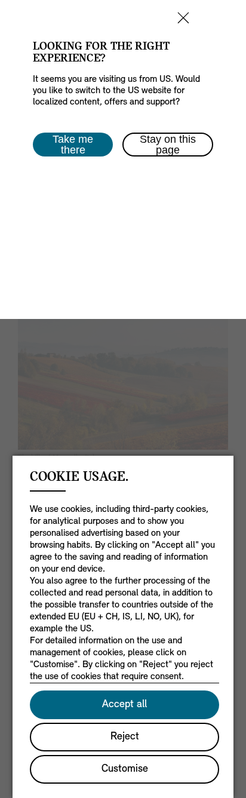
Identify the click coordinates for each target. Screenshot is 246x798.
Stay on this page (168, 144)
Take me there (73, 144)
